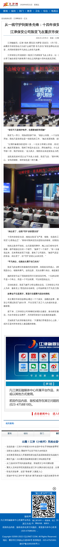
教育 (29, 11)
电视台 (54, 11)
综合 (45, 11)
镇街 (13, 11)
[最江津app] (43, 507)
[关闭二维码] (54, 488)
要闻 (5, 11)
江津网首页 (17, 19)
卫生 (37, 11)
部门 (21, 11)
